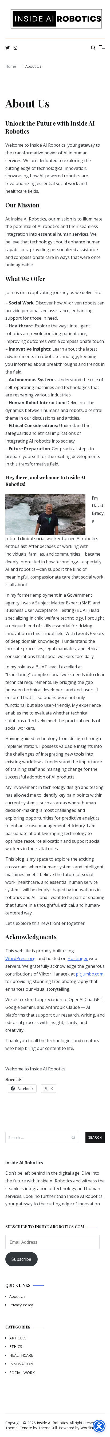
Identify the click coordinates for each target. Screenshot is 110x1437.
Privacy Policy (21, 1304)
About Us (17, 1296)
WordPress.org (20, 958)
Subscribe (21, 1259)
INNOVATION (21, 1363)
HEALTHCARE (21, 1355)
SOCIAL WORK (22, 1372)
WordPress (89, 1427)
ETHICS (15, 1346)
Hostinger (78, 958)
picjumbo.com (89, 974)
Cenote (25, 1427)
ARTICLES (17, 1337)
